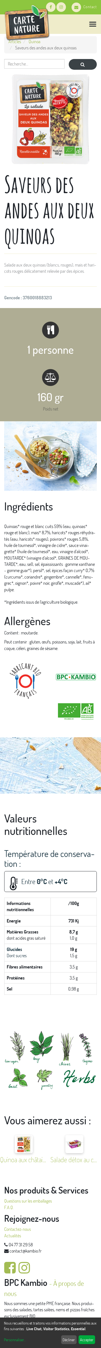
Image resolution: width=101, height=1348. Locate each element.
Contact (90, 6)
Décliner (69, 1339)
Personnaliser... (15, 1339)
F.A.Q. (9, 1207)
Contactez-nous (17, 1229)
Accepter (86, 1339)
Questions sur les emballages (28, 1201)
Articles (14, 41)
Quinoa (34, 41)
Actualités (12, 1235)
